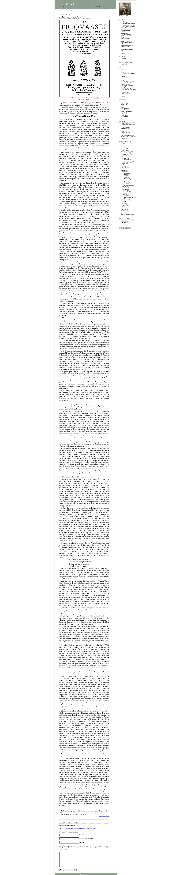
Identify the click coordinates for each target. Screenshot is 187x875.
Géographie (124, 170)
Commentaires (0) (103, 817)
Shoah (123, 194)
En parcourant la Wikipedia (128, 26)
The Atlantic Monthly (126, 88)
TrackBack (90, 829)
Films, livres (123, 27)
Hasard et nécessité (126, 29)
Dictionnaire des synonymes (128, 124)
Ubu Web (123, 95)
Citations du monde (126, 123)
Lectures (123, 31)
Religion (124, 193)
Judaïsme (124, 189)
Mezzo (122, 107)
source (95, 98)
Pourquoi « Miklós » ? (126, 41)
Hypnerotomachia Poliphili (127, 81)
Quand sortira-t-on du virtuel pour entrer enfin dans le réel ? (128, 49)
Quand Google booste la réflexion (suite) (127, 46)
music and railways (126, 108)
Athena (122, 75)
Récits (122, 212)
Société (80, 18)
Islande (126, 177)
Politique (123, 210)
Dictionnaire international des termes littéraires (128, 126)
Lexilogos (123, 131)
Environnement (128, 185)
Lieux (123, 171)
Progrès (126, 200)
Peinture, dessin (126, 161)
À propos (123, 21)
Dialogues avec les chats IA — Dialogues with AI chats (128, 24)
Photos (122, 40)
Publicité (124, 167)
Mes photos (124, 64)
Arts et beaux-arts (125, 151)
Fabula (122, 79)
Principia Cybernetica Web (127, 135)
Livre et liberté (124, 33)
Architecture (125, 153)
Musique (124, 158)
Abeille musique (125, 102)
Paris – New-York (125, 38)
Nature (124, 184)
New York (126, 178)
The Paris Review (125, 92)
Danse (123, 155)
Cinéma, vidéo (126, 154)
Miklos (68, 4)
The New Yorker (124, 91)
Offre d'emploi (125, 150)
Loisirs (122, 204)
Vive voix (123, 96)
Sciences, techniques (126, 214)
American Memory (125, 72)
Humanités (123, 188)
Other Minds (124, 112)
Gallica (122, 80)
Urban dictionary (125, 138)
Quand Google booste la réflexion (127, 43)
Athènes (126, 174)
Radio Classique (125, 114)
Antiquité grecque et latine (127, 73)
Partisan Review (125, 84)
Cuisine (124, 205)
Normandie (126, 180)
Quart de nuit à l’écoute (127, 85)
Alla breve (126, 159)
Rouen (125, 181)
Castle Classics (124, 104)
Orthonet (123, 134)
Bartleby (123, 76)
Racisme (126, 201)
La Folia (122, 106)
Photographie (125, 162)
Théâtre (124, 165)
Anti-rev (123, 143)
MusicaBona (124, 110)
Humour (124, 206)
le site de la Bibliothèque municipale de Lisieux (82, 113)
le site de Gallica (87, 109)
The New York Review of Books (128, 89)
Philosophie (125, 192)
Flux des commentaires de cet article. (72, 829)
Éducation (123, 169)
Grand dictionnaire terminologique (125, 129)
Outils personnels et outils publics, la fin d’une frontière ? (127, 36)
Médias (122, 208)
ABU (122, 71)
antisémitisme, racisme (130, 197)
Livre (122, 202)
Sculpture (124, 163)
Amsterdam (127, 173)
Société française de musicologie (126, 116)
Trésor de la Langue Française (128, 136)
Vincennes (126, 182)
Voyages (123, 53)
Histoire (122, 186)
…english (123, 58)
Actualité (123, 149)
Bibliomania (124, 77)
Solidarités (123, 52)
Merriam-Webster (125, 132)
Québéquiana (124, 87)
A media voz (124, 69)
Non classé (123, 209)
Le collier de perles (125, 30)
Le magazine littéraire (126, 83)
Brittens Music (124, 103)
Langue (69, 18)
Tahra (122, 118)
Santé (122, 213)
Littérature (74, 18)
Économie (123, 166)
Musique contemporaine (127, 111)
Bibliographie (124, 22)
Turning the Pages (125, 93)
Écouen (126, 175)
